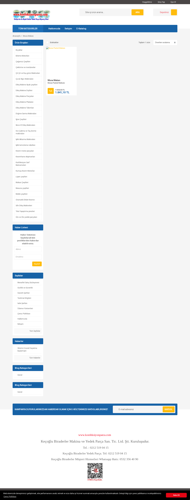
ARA (138, 12)
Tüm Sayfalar (34, 331)
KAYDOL (168, 409)
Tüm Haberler (34, 358)
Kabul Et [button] (176, 495)
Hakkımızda (54, 28)
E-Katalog (81, 28)
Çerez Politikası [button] (10, 497)
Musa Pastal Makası (56, 83)
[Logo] (31, 14)
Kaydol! (37, 264)
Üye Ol (173, 2)
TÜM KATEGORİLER (27, 28)
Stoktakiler (54, 42)
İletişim (68, 28)
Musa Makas (28, 36)
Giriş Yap (161, 2)
